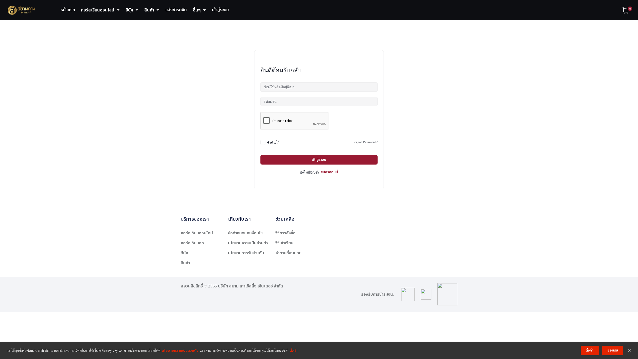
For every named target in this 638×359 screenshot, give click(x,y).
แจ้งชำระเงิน (176, 10)
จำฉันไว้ (273, 142)
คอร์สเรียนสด (192, 243)
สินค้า (149, 10)
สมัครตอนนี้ (329, 172)
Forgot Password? (365, 142)
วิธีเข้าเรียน (284, 243)
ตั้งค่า (294, 350)
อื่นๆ (197, 10)
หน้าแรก (68, 10)
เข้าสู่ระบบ (220, 10)
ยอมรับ (612, 350)
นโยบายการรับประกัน (246, 253)
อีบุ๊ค (129, 10)
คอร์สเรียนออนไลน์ (97, 10)
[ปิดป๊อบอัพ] (629, 350)
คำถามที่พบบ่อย (288, 253)
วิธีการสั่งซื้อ (285, 233)
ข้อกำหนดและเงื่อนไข (245, 233)
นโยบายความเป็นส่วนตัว (248, 243)
